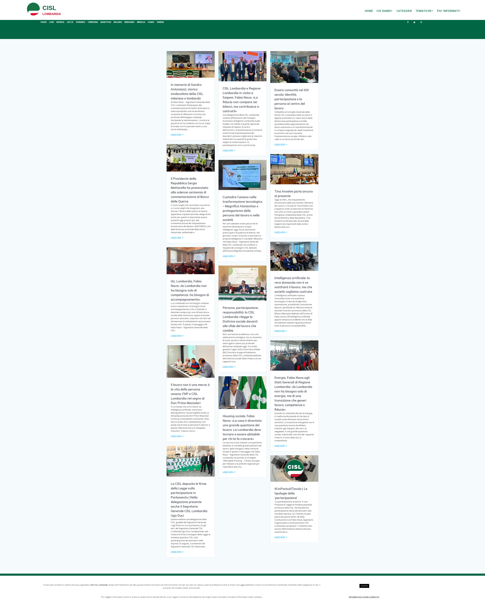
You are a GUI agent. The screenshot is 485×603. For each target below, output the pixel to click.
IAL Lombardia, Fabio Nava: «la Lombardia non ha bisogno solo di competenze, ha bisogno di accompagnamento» (190, 290)
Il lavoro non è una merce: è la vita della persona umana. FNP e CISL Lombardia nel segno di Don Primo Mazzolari (190, 394)
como (151, 22)
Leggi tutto (176, 134)
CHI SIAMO (384, 11)
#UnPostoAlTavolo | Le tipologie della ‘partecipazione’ (290, 493)
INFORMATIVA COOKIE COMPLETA (364, 597)
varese (160, 22)
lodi (51, 22)
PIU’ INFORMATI (448, 11)
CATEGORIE (404, 11)
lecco (70, 22)
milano (118, 22)
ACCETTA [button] (364, 586)
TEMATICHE (423, 11)
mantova (106, 22)
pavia (44, 22)
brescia (141, 22)
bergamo (130, 22)
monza (60, 22)
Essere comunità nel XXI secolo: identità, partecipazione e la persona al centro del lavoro (291, 99)
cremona (93, 22)
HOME (369, 11)
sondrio (80, 22)
